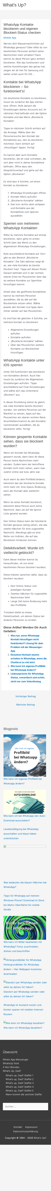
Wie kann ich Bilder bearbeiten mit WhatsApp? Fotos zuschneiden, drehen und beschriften (23, 947)
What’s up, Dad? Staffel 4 (20, 1086)
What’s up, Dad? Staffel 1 (19, 1075)
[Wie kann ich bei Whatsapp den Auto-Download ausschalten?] (25, 801)
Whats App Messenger (15, 1059)
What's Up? (14, 4)
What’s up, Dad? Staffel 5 (20, 1090)
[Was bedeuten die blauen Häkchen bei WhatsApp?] (25, 862)
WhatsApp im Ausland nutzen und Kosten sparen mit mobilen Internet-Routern (24, 1010)
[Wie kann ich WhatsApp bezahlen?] (24, 1023)
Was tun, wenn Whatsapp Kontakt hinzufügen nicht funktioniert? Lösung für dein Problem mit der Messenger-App (27, 643)
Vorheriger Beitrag (25, 696)
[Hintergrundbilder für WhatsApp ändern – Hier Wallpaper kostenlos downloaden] (22, 959)
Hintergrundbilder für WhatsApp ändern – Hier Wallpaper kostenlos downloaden (23, 969)
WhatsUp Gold (11, 1063)
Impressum (31, 1127)
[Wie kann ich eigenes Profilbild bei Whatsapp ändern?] (25, 755)
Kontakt (18, 1127)
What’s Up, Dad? (12, 1071)
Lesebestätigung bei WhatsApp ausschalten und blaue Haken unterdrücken (21, 834)
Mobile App (10, 37)
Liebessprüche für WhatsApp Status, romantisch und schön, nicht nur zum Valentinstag (28, 677)
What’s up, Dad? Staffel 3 (20, 1083)
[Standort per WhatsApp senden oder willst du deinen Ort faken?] (25, 984)
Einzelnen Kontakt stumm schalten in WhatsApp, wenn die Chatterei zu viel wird (29, 658)
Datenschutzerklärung (25, 1131)
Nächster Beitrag (25, 704)
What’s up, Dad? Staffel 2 (20, 1079)
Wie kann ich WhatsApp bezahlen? (23, 1027)
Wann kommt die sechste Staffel (24, 1094)
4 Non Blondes (11, 1067)
